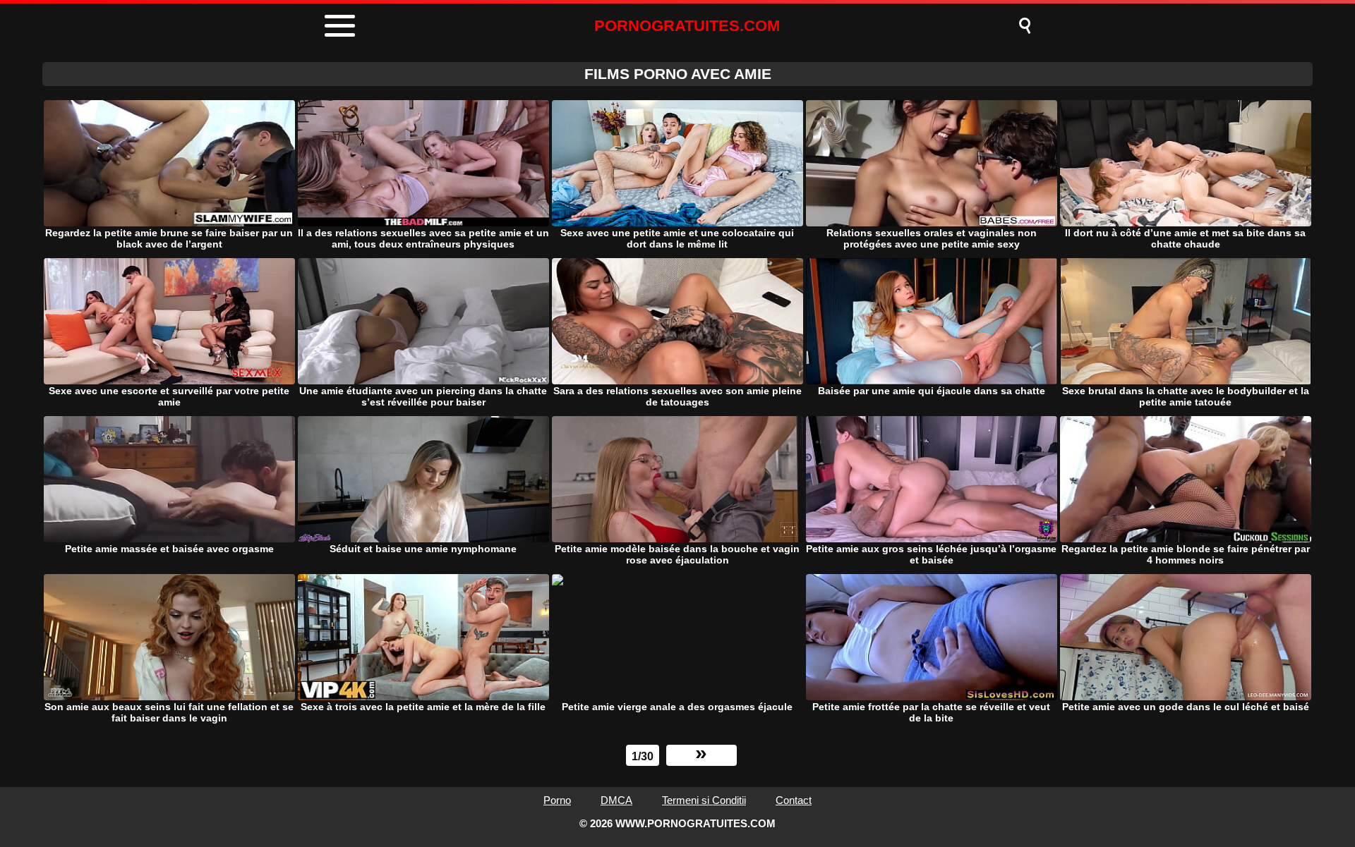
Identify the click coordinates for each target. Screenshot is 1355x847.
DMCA (616, 800)
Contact (794, 800)
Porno (557, 800)
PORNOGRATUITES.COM (687, 26)
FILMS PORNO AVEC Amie (677, 74)
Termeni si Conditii (704, 800)
